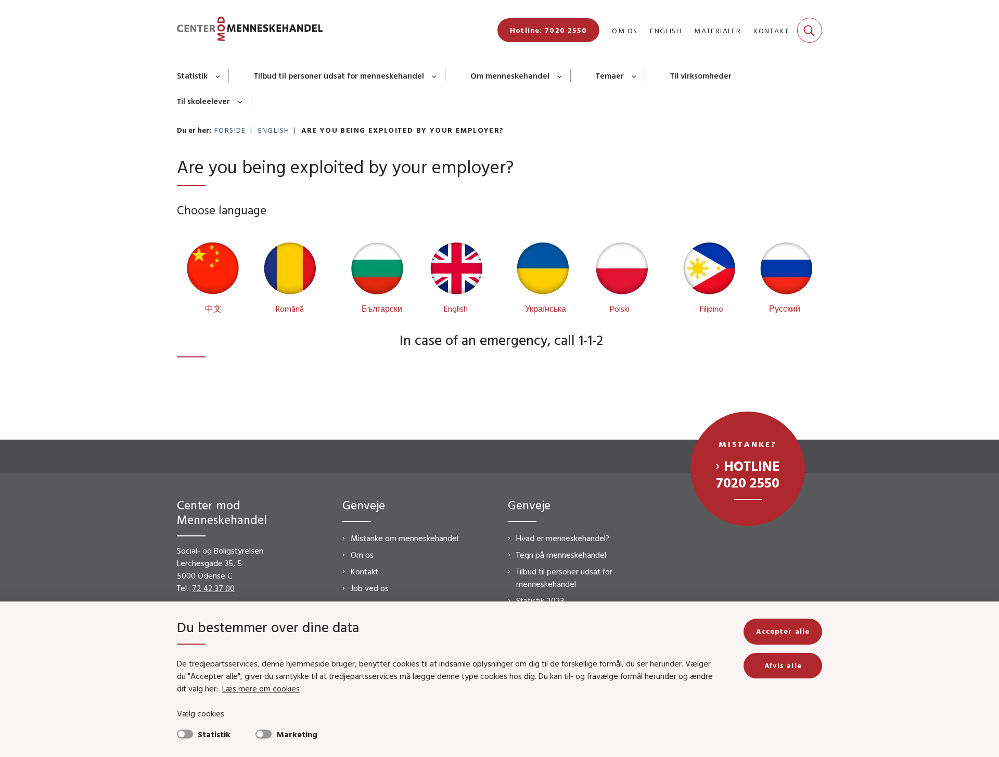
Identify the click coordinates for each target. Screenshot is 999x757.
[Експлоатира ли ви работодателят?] (378, 271)
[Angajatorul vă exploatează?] (289, 271)
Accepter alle (783, 631)
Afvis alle (783, 665)
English (456, 308)
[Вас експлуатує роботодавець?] (544, 271)
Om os (362, 554)
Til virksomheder (701, 75)
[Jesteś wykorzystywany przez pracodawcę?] (621, 271)
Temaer (610, 75)
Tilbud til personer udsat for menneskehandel (339, 75)
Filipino (711, 308)
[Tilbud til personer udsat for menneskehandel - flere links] (434, 75)
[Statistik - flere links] (218, 75)
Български (382, 308)
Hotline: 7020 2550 (548, 30)
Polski (620, 308)
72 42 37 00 (213, 588)
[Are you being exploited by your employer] (455, 271)
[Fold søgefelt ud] (809, 30)
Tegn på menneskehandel (561, 554)
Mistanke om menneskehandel (404, 538)
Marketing (296, 734)
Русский (784, 308)
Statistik (192, 75)
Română (290, 308)
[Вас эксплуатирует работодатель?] (785, 271)
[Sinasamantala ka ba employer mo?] (710, 271)
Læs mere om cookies (261, 688)
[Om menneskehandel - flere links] (560, 75)
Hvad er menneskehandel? (562, 538)
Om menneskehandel (509, 75)
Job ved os (370, 588)
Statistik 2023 (540, 600)
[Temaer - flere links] (634, 75)
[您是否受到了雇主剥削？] (214, 271)
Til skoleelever (203, 101)
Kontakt (364, 571)
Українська (545, 308)
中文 (213, 308)
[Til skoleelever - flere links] (240, 101)
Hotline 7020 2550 (748, 474)
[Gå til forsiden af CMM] (250, 30)
